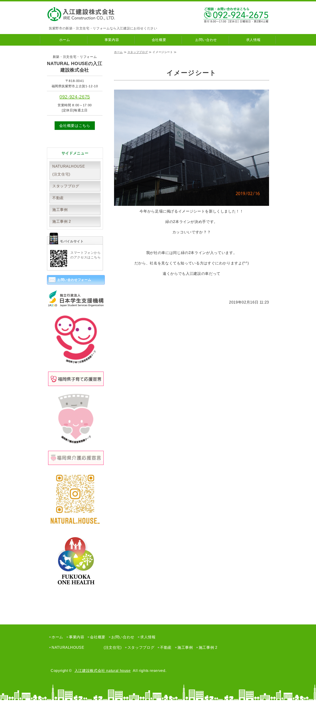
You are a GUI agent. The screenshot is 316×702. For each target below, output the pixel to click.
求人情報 (253, 40)
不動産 (58, 198)
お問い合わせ (206, 40)
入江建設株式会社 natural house (102, 671)
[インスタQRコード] (76, 523)
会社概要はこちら (74, 126)
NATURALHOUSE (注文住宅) (76, 170)
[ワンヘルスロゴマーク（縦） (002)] (76, 589)
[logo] (76, 303)
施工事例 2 (61, 221)
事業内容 (112, 40)
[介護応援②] (76, 443)
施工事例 (60, 210)
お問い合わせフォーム (74, 280)
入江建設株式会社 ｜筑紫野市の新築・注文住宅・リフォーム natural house (81, 14)
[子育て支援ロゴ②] (76, 364)
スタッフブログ (137, 52)
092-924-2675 (74, 96)
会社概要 (159, 40)
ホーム (64, 40)
